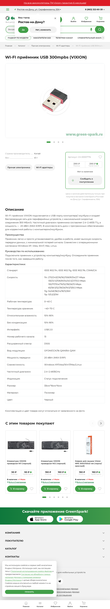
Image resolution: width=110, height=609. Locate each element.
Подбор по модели (18, 38)
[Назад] (92, 423)
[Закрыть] (55, 18)
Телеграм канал (64, 38)
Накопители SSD (42, 38)
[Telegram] (59, 581)
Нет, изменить (43, 29)
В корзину (18, 488)
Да (23, 29)
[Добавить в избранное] (100, 157)
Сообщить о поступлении (86, 180)
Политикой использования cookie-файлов (31, 571)
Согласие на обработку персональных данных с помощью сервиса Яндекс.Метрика (28, 577)
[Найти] (99, 29)
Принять (29, 592)
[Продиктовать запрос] (91, 29)
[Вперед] (103, 38)
